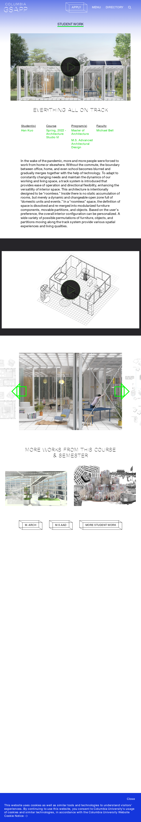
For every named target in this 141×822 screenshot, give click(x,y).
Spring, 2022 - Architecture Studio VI (56, 134)
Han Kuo (27, 130)
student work (70, 24)
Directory (114, 7)
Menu (96, 7)
